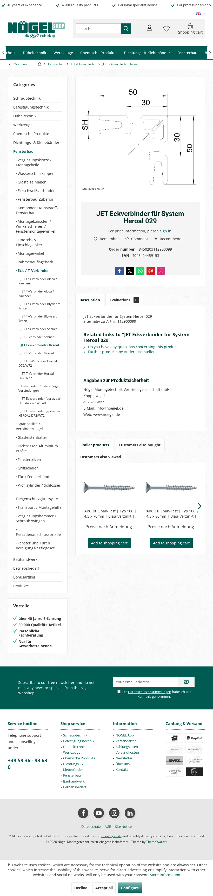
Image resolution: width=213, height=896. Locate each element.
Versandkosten (127, 752)
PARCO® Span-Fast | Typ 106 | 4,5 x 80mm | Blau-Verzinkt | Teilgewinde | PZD (171, 514)
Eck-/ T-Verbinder (33, 270)
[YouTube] (99, 813)
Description (89, 299)
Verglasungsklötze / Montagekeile (33, 162)
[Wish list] (166, 31)
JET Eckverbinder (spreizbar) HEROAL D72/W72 (40, 413)
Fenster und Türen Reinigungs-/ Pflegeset (35, 545)
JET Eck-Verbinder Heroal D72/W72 (37, 363)
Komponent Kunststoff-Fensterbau (37, 210)
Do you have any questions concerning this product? (133, 346)
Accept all (104, 887)
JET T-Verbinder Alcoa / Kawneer (36, 293)
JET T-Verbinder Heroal (37, 353)
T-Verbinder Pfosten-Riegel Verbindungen (38, 388)
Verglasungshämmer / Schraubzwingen (36, 518)
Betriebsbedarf (26, 568)
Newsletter (124, 758)
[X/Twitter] (130, 271)
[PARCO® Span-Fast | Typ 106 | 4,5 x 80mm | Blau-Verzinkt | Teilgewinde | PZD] (171, 487)
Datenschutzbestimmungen (149, 691)
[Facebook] (119, 271)
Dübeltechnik (24, 115)
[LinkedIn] (130, 813)
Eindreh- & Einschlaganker (29, 242)
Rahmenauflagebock (35, 261)
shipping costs (111, 836)
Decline (80, 887)
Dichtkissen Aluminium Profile (37, 448)
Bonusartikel (24, 577)
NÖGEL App (125, 735)
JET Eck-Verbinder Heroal (39, 345)
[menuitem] (190, 28)
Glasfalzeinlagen (31, 182)
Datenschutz (91, 826)
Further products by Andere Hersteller (121, 351)
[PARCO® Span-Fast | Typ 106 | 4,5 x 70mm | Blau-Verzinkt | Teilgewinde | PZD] (109, 487)
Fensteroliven (29, 459)
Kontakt (122, 769)
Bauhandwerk (25, 559)
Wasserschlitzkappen (36, 173)
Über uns (123, 763)
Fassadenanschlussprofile (38, 534)
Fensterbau (23, 151)
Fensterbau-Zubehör (35, 199)
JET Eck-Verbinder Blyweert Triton (39, 306)
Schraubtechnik (27, 98)
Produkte (21, 585)
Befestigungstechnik (31, 107)
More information (165, 874)
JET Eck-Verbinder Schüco (38, 329)
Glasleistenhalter (32, 437)
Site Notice (123, 826)
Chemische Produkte (31, 133)
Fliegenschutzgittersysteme (39, 498)
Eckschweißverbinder (36, 190)
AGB (108, 826)
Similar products (94, 444)
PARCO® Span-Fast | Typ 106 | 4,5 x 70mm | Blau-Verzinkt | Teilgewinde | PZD (109, 514)
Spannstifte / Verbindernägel (29, 426)
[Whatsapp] (140, 271)
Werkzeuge (22, 124)
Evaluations (123, 299)
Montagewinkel (30, 253)
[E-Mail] (151, 271)
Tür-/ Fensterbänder (35, 476)
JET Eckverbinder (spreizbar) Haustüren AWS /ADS (40, 400)
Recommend (170, 238)
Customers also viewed (100, 456)
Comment (139, 238)
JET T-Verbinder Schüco (37, 337)
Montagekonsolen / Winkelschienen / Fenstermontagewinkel (35, 226)
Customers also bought (140, 444)
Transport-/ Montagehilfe (39, 507)
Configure (130, 887)
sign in (165, 230)
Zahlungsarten (127, 746)
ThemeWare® (156, 842)
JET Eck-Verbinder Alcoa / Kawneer (37, 281)
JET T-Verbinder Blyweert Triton (37, 318)
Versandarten (126, 741)
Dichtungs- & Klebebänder (36, 142)
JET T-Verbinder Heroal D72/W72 (36, 375)
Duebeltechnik (74, 746)
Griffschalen (28, 468)
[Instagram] (161, 271)
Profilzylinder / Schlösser (39, 485)
